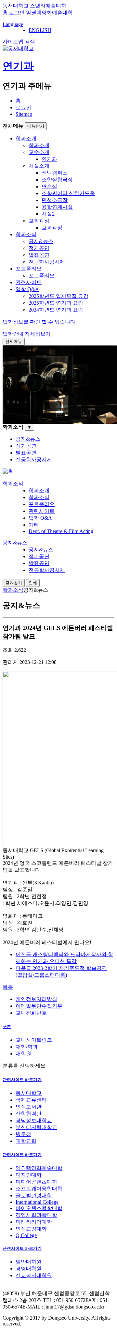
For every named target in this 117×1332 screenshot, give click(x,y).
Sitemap (24, 114)
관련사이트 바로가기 (22, 1079)
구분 (7, 1026)
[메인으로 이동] (8, 471)
